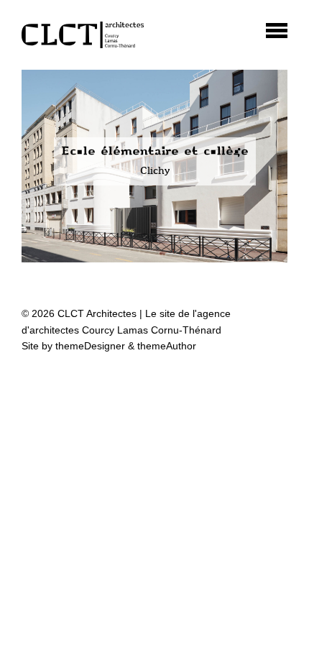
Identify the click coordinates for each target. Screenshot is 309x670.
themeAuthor (166, 346)
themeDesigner (90, 346)
